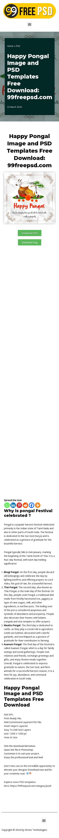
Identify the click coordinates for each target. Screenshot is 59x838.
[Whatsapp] (7, 505)
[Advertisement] (29, 372)
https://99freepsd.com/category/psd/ (30, 785)
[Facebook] (31, 505)
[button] (29, 24)
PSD (18, 46)
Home (10, 46)
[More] (37, 505)
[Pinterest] (19, 505)
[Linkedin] (13, 505)
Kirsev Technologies (36, 829)
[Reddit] (25, 505)
